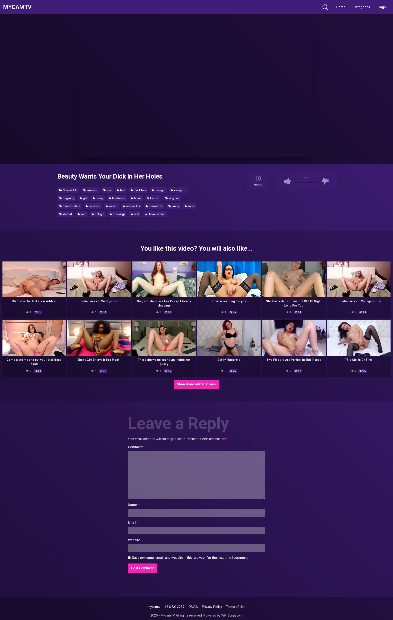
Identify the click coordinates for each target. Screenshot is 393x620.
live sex (155, 198)
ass (108, 190)
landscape (118, 198)
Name (133, 505)
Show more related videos (196, 384)
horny (99, 198)
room (191, 206)
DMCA (193, 607)
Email (133, 522)
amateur (92, 190)
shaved (67, 214)
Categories (361, 7)
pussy (175, 206)
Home (340, 7)
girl (84, 198)
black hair (139, 190)
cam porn (180, 190)
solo (83, 214)
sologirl (99, 214)
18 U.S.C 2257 (174, 607)
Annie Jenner (157, 214)
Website (134, 540)
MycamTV (17, 7)
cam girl (159, 190)
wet (136, 214)
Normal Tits (70, 190)
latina (137, 198)
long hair (174, 198)
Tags (382, 7)
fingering (68, 198)
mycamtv (154, 607)
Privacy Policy (212, 607)
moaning (94, 206)
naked (113, 206)
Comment (136, 447)
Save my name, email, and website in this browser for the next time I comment (190, 558)
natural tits (133, 206)
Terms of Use (235, 607)
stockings (119, 214)
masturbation (71, 206)
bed (122, 190)
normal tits (155, 206)
